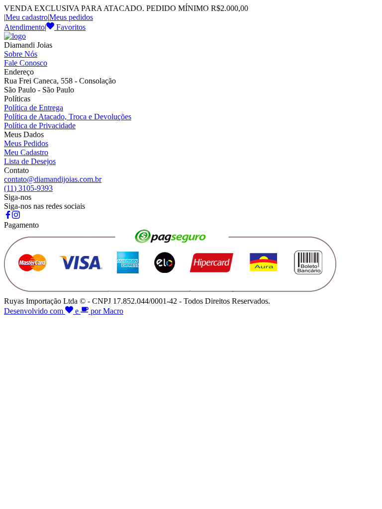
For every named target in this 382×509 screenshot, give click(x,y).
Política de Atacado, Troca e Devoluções (67, 116)
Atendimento (24, 27)
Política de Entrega (33, 107)
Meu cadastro (26, 17)
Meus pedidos (71, 17)
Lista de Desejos (30, 161)
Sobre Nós (20, 54)
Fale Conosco (25, 63)
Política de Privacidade (40, 125)
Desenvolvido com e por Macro (63, 311)
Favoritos (70, 27)
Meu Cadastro (26, 152)
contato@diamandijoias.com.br (52, 179)
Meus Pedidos (26, 143)
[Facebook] (8, 216)
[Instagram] (16, 216)
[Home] (15, 36)
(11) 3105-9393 (28, 188)
